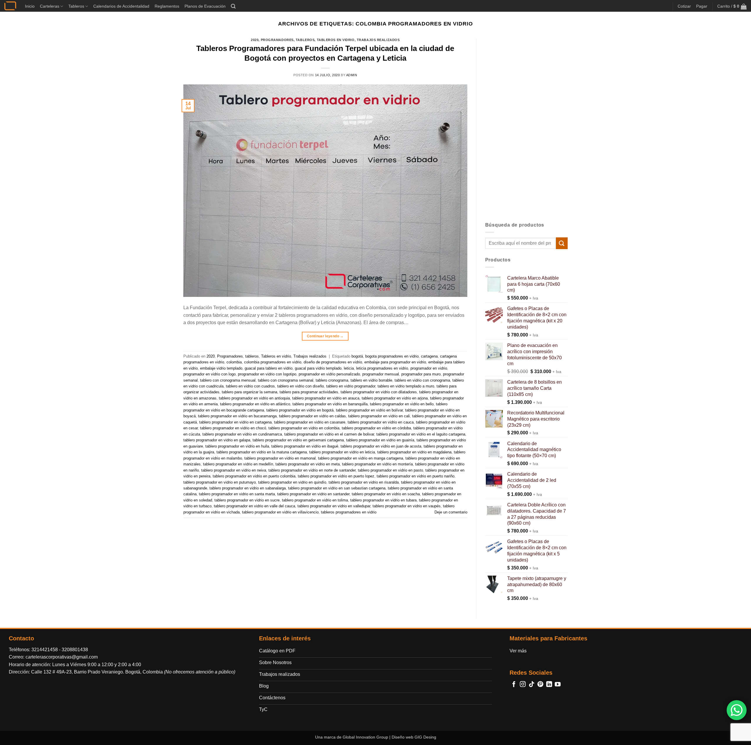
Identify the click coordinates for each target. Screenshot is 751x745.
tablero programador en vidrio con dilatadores (379, 392)
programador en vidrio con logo (209, 374)
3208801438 (75, 649)
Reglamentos (167, 6)
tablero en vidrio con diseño (300, 386)
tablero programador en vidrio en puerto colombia (254, 476)
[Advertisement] (526, 126)
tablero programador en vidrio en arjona (395, 398)
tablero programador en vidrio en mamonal (280, 458)
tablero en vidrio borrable (371, 380)
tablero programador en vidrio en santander (313, 494)
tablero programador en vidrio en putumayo (219, 482)
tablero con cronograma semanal (285, 380)
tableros (305, 40)
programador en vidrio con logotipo (267, 374)
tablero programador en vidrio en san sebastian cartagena (336, 488)
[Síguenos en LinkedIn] (549, 684)
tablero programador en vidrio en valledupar (333, 506)
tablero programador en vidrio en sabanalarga (247, 488)
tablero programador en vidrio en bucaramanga (237, 416)
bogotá (357, 356)
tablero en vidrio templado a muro (406, 386)
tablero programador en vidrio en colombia (303, 428)
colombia (234, 362)
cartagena (429, 356)
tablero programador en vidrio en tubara (383, 500)
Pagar (701, 6)
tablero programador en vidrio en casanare (309, 422)
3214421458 (44, 649)
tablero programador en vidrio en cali (379, 416)
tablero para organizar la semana (249, 392)
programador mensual (380, 374)
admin (351, 75)
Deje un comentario (450, 512)
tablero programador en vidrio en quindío (292, 482)
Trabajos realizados (378, 40)
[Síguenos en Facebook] (514, 684)
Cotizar (684, 6)
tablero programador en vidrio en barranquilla (330, 404)
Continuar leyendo (325, 336)
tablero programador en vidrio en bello (402, 404)
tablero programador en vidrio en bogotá (300, 410)
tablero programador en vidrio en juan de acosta (381, 446)
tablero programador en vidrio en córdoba (376, 428)
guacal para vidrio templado (318, 368)
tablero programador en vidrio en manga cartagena (360, 458)
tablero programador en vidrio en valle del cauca (254, 506)
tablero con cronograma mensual (228, 380)
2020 (254, 40)
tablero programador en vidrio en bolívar (369, 410)
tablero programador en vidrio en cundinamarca (242, 434)
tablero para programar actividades (309, 392)
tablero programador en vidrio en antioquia (254, 398)
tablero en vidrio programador (350, 386)
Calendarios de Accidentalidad (121, 6)
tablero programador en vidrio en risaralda (364, 482)
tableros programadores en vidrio (348, 512)
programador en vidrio (428, 368)
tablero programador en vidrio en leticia (342, 452)
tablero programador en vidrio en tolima (315, 500)
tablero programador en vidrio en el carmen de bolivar (329, 434)
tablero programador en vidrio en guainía (380, 440)
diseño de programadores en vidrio (333, 362)
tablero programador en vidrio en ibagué (304, 446)
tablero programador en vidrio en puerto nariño (415, 476)
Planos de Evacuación (205, 6)
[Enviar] (562, 243)
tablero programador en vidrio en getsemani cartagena (298, 440)
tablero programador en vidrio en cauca (381, 422)
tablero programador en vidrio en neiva (233, 470)
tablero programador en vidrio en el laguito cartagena (420, 434)
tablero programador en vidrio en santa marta (237, 494)
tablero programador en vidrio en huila (237, 446)
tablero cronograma (332, 380)
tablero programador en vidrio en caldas (312, 416)
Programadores (277, 40)
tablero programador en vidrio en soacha (386, 494)
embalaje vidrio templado (221, 368)
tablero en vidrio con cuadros (250, 386)
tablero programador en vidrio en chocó (233, 428)
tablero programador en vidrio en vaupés (407, 506)
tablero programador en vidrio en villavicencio (280, 512)
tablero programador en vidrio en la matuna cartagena (261, 452)
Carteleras (49, 6)
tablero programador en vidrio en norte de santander (312, 470)
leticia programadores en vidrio (382, 368)
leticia (349, 368)
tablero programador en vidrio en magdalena (414, 452)
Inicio (30, 6)
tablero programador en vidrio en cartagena (235, 422)
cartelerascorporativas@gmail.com (62, 656)
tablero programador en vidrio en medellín (238, 464)
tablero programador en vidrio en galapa (216, 440)
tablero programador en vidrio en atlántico (255, 404)
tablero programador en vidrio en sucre (247, 500)
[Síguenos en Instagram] (523, 684)
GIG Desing (425, 737)
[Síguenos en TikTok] (532, 684)
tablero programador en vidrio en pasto (390, 470)
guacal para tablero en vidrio (268, 368)
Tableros (76, 6)
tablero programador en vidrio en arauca (325, 398)
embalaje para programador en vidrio (395, 362)
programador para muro (421, 374)
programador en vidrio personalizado (329, 374)
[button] (233, 6)
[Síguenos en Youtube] (558, 684)
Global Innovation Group (365, 737)
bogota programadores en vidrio (392, 356)
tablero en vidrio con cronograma (422, 380)
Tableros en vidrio (336, 40)
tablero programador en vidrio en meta (307, 464)
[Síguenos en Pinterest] (540, 684)
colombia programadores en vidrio (272, 362)
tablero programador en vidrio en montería (377, 464)
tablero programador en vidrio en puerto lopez (336, 476)
